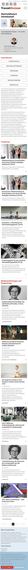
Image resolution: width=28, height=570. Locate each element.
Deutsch (20, 4)
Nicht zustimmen (19, 567)
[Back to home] (11, 8)
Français (25, 4)
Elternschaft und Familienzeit (14, 66)
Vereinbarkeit (14, 75)
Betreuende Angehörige (14, 80)
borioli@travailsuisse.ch (10, 51)
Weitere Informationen (6, 563)
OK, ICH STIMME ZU (7, 567)
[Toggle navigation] (25, 8)
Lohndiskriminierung (14, 61)
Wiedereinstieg (14, 70)
